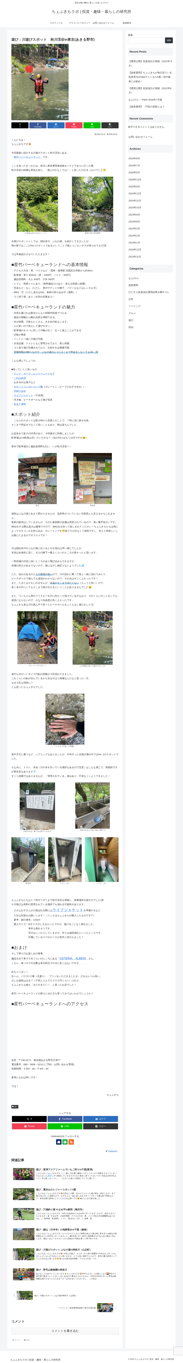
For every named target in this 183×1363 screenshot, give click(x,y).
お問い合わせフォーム (140, 137)
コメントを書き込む (65, 1330)
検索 (130, 35)
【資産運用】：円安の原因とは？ (146, 106)
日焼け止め (20, 391)
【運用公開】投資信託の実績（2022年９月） (150, 63)
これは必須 (20, 378)
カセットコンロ (22, 386)
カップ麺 (38, 386)
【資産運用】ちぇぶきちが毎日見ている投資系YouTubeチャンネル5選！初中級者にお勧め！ (150, 77)
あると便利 (20, 404)
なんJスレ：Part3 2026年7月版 (145, 99)
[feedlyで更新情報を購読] (65, 1142)
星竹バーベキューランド (27, 157)
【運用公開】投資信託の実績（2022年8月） (149, 90)
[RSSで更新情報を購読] (71, 1142)
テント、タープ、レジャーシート (32, 373)
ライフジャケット (23, 395)
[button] (110, 125)
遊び (16, 1107)
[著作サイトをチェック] (58, 1142)
